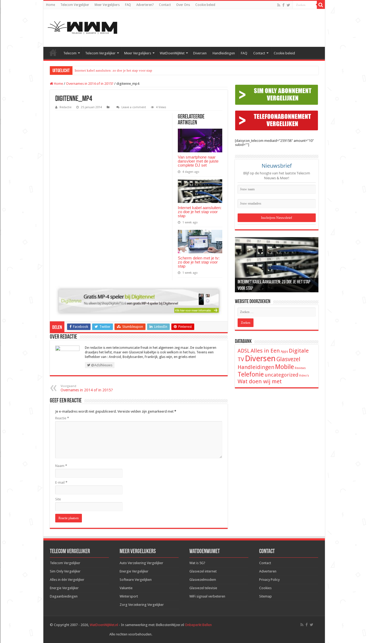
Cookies (265, 588)
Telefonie (251, 374)
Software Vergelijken (136, 580)
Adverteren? (145, 5)
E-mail (61, 482)
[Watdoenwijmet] (82, 28)
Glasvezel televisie (203, 588)
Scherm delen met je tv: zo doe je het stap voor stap (199, 262)
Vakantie (126, 588)
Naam (61, 466)
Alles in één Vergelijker (67, 580)
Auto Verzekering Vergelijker (141, 563)
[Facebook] (283, 5)
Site (58, 499)
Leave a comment (133, 107)
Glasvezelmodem (202, 580)
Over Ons (183, 5)
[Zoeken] (321, 5)
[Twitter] (288, 5)
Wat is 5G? (197, 563)
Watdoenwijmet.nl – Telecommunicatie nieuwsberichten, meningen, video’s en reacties (53, 52)
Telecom (70, 53)
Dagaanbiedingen (64, 596)
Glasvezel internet (203, 571)
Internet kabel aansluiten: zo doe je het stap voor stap (113, 70)
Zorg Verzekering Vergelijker (142, 605)
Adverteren (267, 571)
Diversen (200, 53)
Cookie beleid (205, 5)
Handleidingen (224, 53)
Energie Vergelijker (64, 588)
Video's (304, 375)
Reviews (300, 368)
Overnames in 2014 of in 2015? (89, 84)
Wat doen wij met (260, 381)
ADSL (244, 351)
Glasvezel (288, 359)
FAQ (128, 5)
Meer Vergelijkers (107, 5)
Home (50, 5)
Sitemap (265, 596)
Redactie (65, 107)
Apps (284, 351)
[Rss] (279, 5)
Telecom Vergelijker (74, 5)
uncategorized (281, 375)
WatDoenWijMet (172, 53)
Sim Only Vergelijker (65, 571)
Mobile (284, 367)
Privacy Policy (269, 580)
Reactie (62, 418)
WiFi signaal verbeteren (207, 596)
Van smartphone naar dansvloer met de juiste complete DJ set (198, 161)
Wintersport (129, 596)
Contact (165, 5)
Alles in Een (265, 350)
